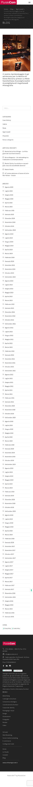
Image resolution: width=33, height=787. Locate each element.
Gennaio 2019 (9, 495)
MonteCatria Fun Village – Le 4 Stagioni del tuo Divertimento (15, 152)
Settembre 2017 (10, 558)
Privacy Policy (7, 628)
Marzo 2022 (9, 347)
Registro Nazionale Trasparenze (13, 686)
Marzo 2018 (9, 535)
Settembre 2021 (10, 371)
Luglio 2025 (9, 191)
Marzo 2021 (9, 394)
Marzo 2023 (9, 300)
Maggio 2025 (9, 199)
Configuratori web (8, 744)
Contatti (5, 755)
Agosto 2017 (9, 562)
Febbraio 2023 (9, 304)
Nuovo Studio (9, 169)
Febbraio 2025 (9, 210)
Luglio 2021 (9, 378)
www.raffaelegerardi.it (10, 762)
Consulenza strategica (10, 702)
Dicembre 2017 (10, 546)
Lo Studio (6, 752)
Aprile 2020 (8, 437)
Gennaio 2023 (9, 308)
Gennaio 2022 (9, 355)
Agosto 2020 (9, 421)
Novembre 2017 (10, 550)
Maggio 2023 (9, 292)
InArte (5, 124)
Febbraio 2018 (9, 538)
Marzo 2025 (9, 206)
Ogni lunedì (19, 9)
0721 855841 (9, 649)
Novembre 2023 (10, 269)
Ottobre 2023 (9, 273)
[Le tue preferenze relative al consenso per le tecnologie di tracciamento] (31, 590)
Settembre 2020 (10, 417)
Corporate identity (8, 707)
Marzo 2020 (9, 441)
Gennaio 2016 (9, 617)
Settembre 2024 (10, 230)
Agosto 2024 (9, 234)
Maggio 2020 (9, 433)
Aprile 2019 (8, 484)
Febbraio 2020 (9, 445)
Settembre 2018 (10, 511)
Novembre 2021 (10, 363)
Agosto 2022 (9, 328)
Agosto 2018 (9, 515)
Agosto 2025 (9, 187)
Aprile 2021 (8, 390)
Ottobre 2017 (9, 554)
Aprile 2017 (8, 577)
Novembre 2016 (10, 593)
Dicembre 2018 (10, 499)
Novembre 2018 (10, 503)
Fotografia (6, 719)
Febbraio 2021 (9, 398)
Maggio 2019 (9, 480)
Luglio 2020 (9, 425)
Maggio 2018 (9, 527)
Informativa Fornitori (22, 689)
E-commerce (7, 741)
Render (5, 722)
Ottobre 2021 (9, 367)
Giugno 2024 (9, 242)
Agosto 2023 (9, 281)
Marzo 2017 (9, 581)
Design (5, 713)
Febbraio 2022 (9, 351)
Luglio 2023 (9, 285)
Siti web (5, 732)
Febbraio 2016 (9, 613)
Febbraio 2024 (9, 257)
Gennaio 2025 (9, 214)
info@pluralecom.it (11, 654)
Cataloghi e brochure (9, 699)
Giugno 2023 (9, 288)
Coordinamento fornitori (10, 705)
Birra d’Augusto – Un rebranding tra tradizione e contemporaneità (15, 158)
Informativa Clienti (8, 689)
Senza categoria (8, 140)
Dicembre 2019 (10, 453)
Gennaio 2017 (9, 589)
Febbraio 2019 (9, 492)
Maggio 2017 (9, 574)
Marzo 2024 (9, 253)
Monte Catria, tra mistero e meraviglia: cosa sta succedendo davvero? (16, 164)
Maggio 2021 (9, 386)
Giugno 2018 (9, 523)
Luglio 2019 (9, 472)
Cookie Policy (16, 628)
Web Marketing (7, 735)
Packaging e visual (8, 710)
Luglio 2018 (9, 519)
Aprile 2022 (8, 343)
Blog (11, 9)
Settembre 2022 (10, 324)
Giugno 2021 (9, 382)
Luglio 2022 (9, 331)
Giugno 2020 (9, 429)
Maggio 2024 (9, 246)
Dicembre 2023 (10, 265)
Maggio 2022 (9, 339)
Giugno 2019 (9, 476)
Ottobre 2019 (9, 460)
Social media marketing (10, 738)
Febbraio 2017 (9, 585)
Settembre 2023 (10, 277)
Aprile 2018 (8, 531)
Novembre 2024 (10, 222)
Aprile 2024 (8, 249)
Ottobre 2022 (9, 320)
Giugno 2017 (9, 570)
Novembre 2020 (10, 410)
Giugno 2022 (9, 335)
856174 (17, 649)
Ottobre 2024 (9, 226)
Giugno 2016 (9, 601)
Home (6, 9)
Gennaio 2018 (9, 542)
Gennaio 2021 (9, 402)
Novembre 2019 (10, 456)
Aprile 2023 (8, 296)
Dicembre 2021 (10, 359)
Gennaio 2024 (9, 261)
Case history (7, 120)
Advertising (6, 696)
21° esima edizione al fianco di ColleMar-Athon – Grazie (16, 174)
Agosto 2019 (9, 468)
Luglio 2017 (9, 566)
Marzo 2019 (9, 488)
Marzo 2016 (9, 609)
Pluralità (6, 136)
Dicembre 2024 (10, 218)
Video (4, 725)
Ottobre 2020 (9, 413)
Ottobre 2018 (9, 507)
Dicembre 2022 (10, 312)
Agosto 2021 (9, 374)
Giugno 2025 (9, 195)
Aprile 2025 (8, 203)
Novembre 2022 (10, 316)
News (4, 128)
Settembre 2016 (10, 597)
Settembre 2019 (10, 464)
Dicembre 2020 (10, 406)
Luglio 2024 (9, 238)
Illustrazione (6, 716)
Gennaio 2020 (9, 449)
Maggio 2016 (9, 605)
